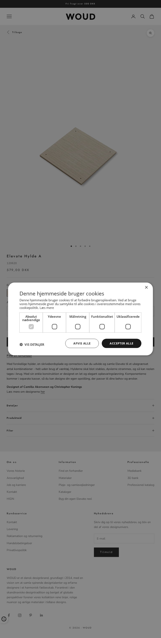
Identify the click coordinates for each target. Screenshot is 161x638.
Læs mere (47, 307)
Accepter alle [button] (121, 343)
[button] (31, 344)
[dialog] (80, 319)
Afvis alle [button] (82, 343)
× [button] (146, 287)
